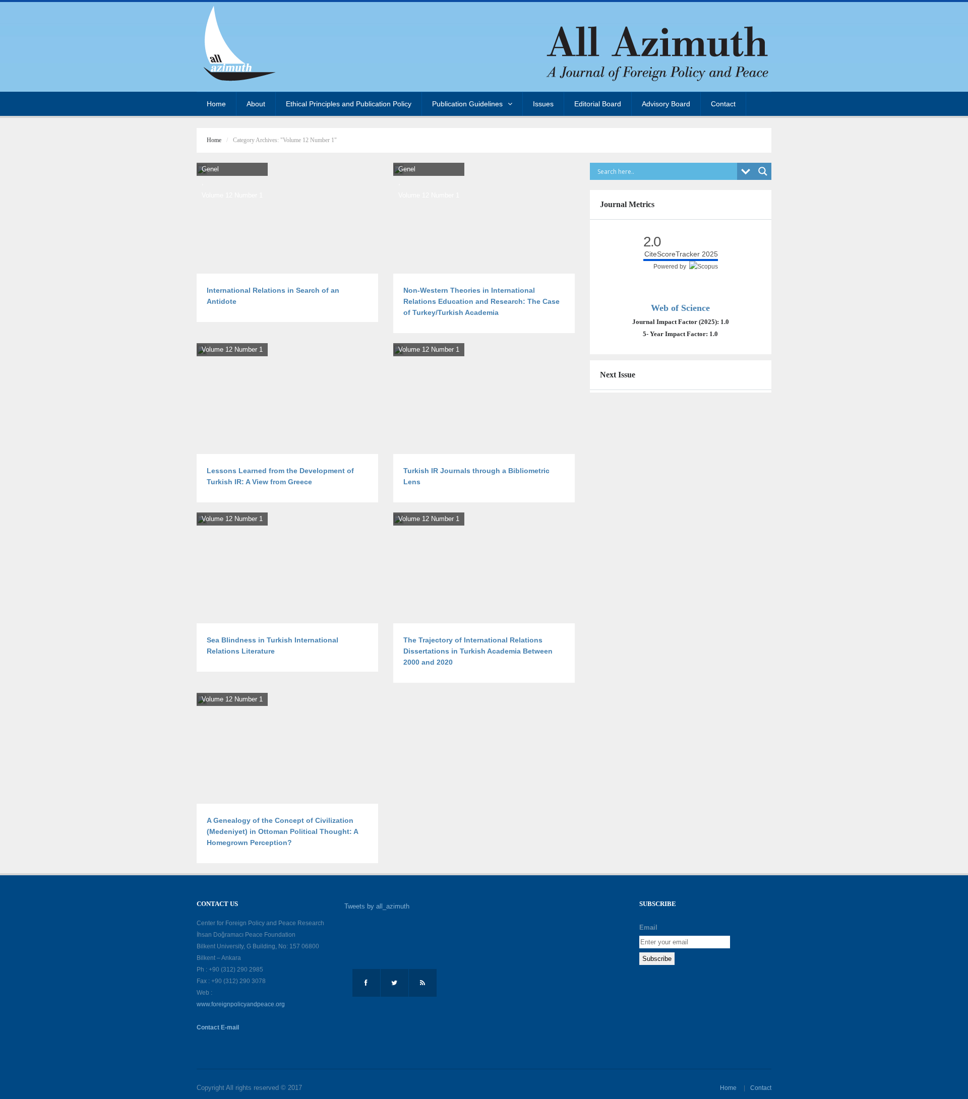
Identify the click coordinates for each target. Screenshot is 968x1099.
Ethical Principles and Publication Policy (348, 104)
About (256, 104)
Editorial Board (597, 104)
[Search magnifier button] (762, 171)
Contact (723, 104)
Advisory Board (666, 104)
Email (648, 927)
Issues (543, 104)
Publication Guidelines (467, 104)
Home (216, 104)
